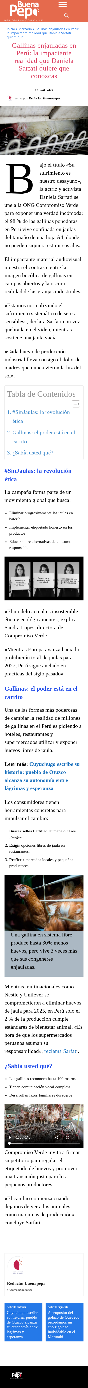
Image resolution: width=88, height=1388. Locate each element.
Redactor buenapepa (44, 98)
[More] (71, 1240)
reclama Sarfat (60, 1051)
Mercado (25, 29)
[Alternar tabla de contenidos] (74, 404)
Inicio (11, 29)
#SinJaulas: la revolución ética (41, 416)
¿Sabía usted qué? (32, 453)
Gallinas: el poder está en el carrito (43, 436)
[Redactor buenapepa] (11, 98)
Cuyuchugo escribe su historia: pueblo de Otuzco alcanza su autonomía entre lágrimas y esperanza (22, 1324)
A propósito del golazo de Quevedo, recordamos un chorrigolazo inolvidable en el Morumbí (64, 1324)
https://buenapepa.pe (19, 1289)
